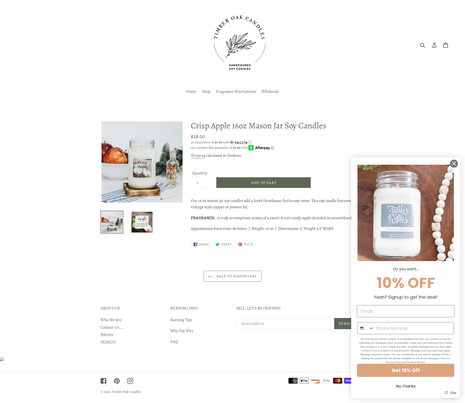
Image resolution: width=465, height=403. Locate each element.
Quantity (199, 173)
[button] (277, 142)
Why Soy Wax (181, 330)
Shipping (198, 155)
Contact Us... (112, 327)
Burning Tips (181, 320)
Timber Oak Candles (126, 391)
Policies (107, 334)
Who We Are (111, 320)
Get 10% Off (406, 370)
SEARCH (108, 342)
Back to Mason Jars (236, 276)
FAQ (174, 341)
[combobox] (366, 328)
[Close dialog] (454, 163)
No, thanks (406, 386)
